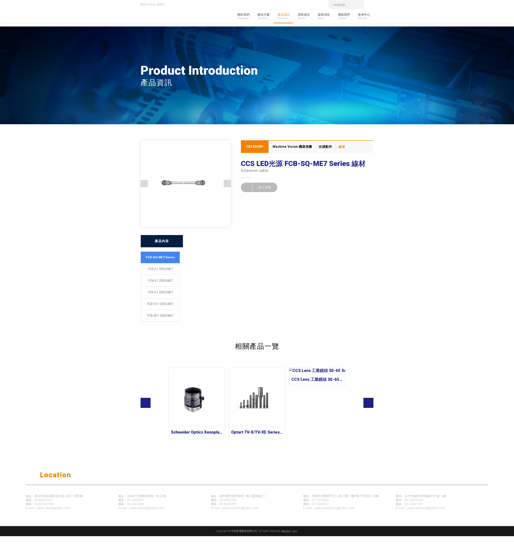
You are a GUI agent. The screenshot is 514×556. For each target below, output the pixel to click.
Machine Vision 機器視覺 (292, 147)
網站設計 (286, 531)
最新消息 (324, 16)
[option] (186, 183)
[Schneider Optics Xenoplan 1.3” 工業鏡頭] (197, 397)
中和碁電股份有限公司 (172, 16)
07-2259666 (320, 500)
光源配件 (325, 147)
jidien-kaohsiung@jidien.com (335, 508)
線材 (342, 147)
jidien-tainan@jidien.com (147, 508)
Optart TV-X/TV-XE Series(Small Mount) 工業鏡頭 (257, 432)
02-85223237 (44, 500)
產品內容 (162, 241)
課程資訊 (304, 16)
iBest (295, 531)
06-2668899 (135, 500)
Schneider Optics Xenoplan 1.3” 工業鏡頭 (197, 432)
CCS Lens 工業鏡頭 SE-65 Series (317, 379)
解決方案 (264, 16)
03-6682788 (228, 500)
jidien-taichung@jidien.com (426, 508)
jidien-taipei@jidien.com (53, 508)
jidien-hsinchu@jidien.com (240, 508)
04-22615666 (414, 500)
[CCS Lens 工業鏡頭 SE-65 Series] (317, 370)
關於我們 (244, 16)
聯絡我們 (344, 16)
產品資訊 (284, 16)
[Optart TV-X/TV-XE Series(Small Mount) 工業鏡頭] (257, 397)
